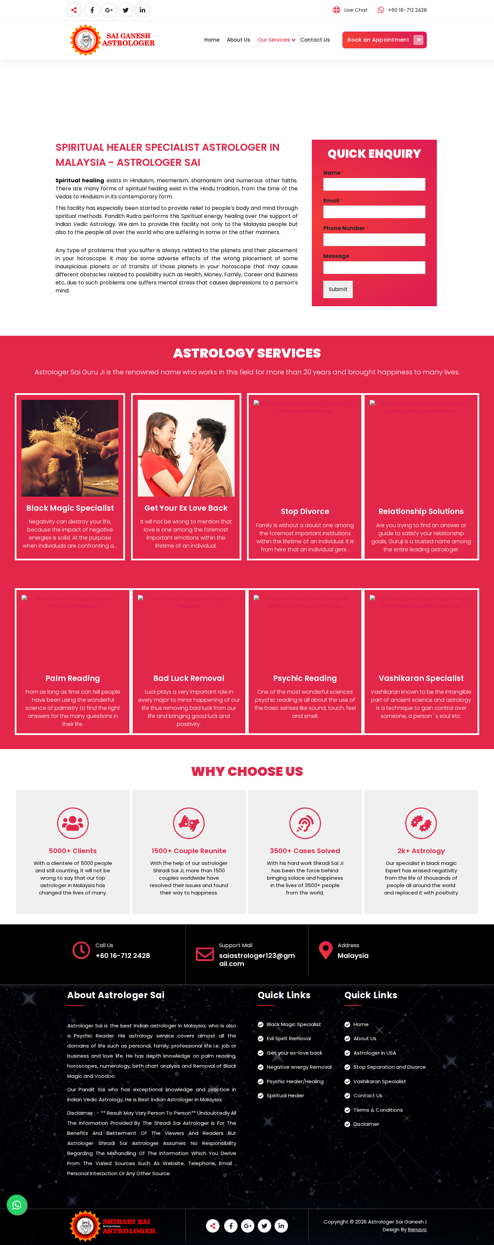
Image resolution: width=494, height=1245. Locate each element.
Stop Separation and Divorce (390, 1066)
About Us (238, 39)
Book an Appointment (378, 40)
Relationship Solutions (421, 511)
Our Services (274, 39)
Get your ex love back (186, 508)
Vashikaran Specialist (421, 678)
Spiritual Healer (285, 1095)
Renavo (417, 1229)
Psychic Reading (305, 678)
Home (211, 39)
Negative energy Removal (299, 1066)
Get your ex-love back (294, 1052)
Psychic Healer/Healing (295, 1081)
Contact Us (315, 39)
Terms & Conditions (378, 1109)
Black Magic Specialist (70, 508)
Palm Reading (72, 678)
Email (333, 200)
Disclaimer (366, 1123)
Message (336, 256)
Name (333, 173)
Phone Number (346, 228)
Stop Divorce (305, 511)
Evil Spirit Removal (289, 1038)
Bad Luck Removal (188, 678)
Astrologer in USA (375, 1052)
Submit (338, 289)
